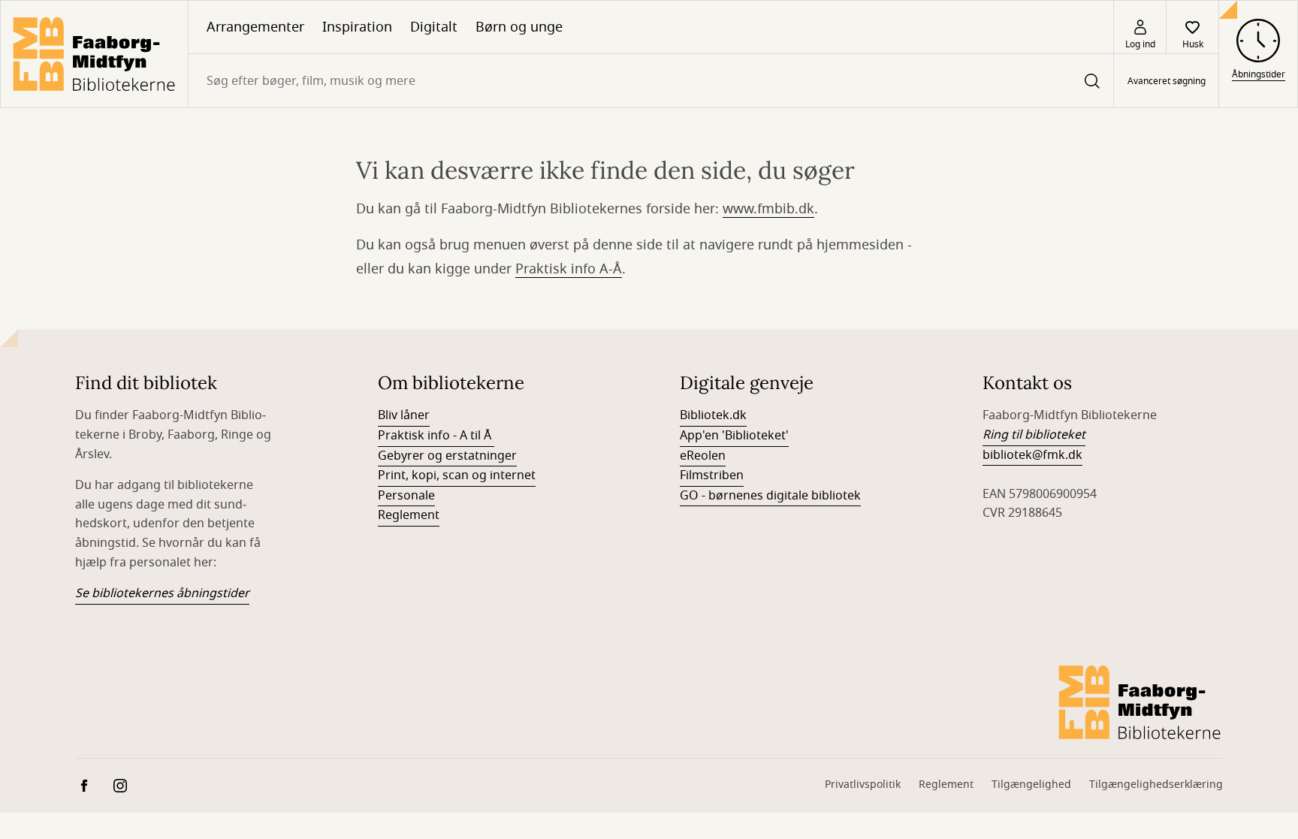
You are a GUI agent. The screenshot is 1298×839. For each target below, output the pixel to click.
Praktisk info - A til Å (436, 436)
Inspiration (357, 27)
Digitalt (433, 27)
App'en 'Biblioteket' (734, 436)
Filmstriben (712, 475)
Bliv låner (404, 415)
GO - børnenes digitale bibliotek (770, 496)
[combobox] (651, 80)
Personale (406, 496)
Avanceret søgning (1166, 81)
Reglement (408, 515)
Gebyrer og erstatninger (447, 456)
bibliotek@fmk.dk (1032, 455)
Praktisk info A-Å (568, 269)
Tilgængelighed (1031, 784)
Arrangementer (255, 27)
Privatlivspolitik (863, 784)
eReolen (703, 456)
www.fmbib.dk (768, 209)
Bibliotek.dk (713, 415)
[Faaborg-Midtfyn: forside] (94, 54)
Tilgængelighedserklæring (1156, 784)
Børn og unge (519, 27)
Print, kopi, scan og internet (457, 475)
